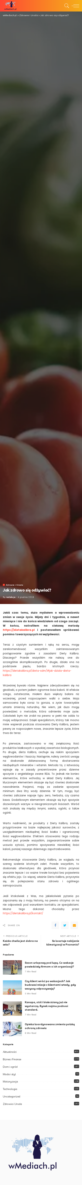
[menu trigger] (74, 5)
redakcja (11, 597)
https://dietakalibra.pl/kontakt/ (23, 913)
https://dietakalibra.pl (19, 630)
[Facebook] (55, 925)
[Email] (74, 925)
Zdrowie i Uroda (14, 585)
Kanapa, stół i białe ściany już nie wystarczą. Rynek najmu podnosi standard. (46, 1006)
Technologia (10, 1089)
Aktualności (10, 1052)
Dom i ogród (10, 1066)
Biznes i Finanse (12, 1059)
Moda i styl (9, 1074)
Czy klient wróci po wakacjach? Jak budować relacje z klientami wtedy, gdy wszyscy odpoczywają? (50, 985)
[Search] (66, 5)
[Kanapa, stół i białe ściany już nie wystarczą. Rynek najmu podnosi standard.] (12, 1008)
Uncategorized (11, 1096)
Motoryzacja (10, 1081)
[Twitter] (65, 925)
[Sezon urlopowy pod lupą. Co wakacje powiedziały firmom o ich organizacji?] (12, 967)
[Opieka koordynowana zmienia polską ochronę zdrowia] (12, 1029)
